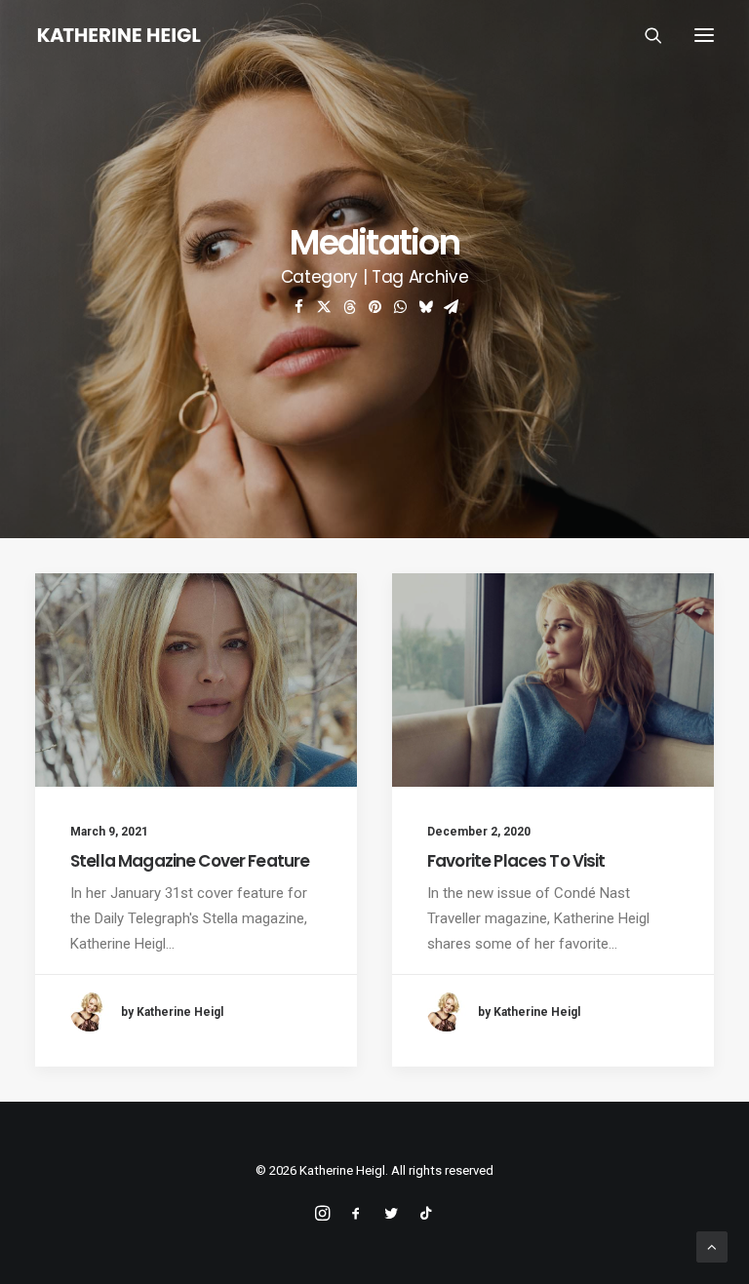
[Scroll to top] (712, 1246)
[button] (704, 35)
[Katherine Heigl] (119, 35)
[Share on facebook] (298, 307)
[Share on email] (450, 307)
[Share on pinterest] (374, 307)
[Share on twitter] (323, 307)
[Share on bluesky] (425, 307)
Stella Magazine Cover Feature (189, 861)
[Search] (644, 35)
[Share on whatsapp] (400, 307)
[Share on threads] (349, 307)
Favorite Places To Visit (516, 861)
